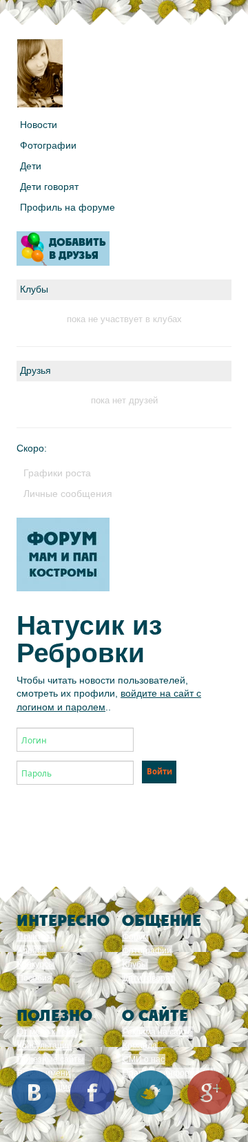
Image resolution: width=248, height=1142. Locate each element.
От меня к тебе (46, 1032)
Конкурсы (35, 964)
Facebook (92, 1092)
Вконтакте (34, 1092)
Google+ (209, 1092)
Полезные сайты (50, 1059)
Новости (38, 124)
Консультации (44, 1045)
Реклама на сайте (157, 1032)
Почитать (35, 937)
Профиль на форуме (67, 207)
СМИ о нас (144, 1059)
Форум (135, 937)
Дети (30, 165)
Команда (140, 1045)
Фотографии (48, 145)
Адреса (31, 950)
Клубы (135, 964)
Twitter (151, 1092)
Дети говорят (49, 186)
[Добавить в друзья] (63, 248)
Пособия (34, 978)
